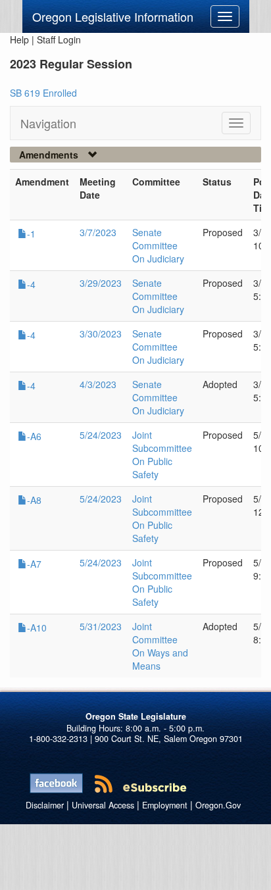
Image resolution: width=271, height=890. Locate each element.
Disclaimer (45, 805)
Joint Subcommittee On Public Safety (162, 454)
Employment (164, 805)
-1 (31, 233)
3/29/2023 (101, 282)
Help (19, 39)
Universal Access (103, 805)
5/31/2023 (101, 626)
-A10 (37, 627)
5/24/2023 (101, 434)
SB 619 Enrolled (43, 92)
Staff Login (59, 39)
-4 (31, 284)
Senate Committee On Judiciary (158, 245)
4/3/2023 (98, 384)
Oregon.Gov (218, 805)
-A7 (34, 563)
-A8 (34, 500)
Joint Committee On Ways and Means (160, 646)
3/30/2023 (101, 333)
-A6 (34, 436)
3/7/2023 (98, 232)
